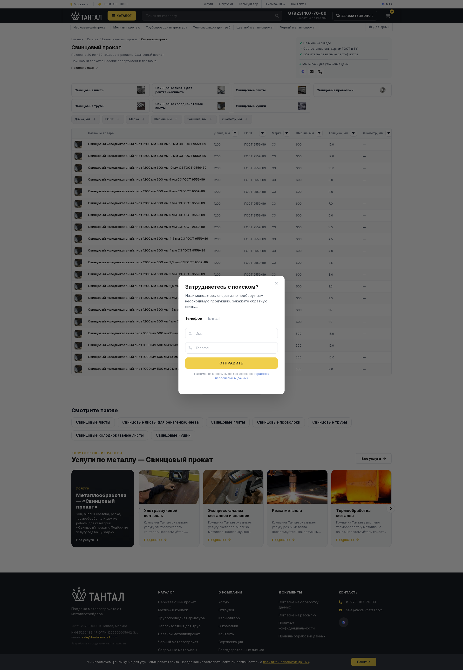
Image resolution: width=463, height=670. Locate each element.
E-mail (213, 318)
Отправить (231, 363)
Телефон (193, 318)
